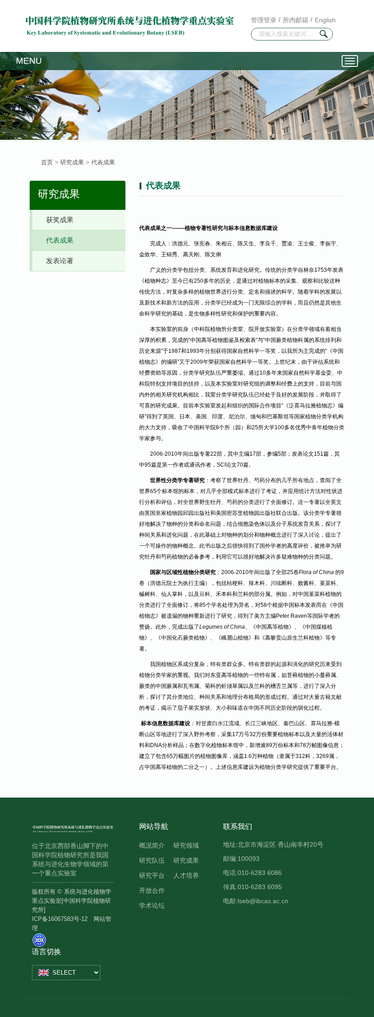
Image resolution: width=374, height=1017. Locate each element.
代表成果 (103, 162)
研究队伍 (152, 860)
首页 (47, 162)
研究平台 (152, 875)
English (325, 20)
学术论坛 (152, 905)
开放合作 (152, 890)
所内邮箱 (295, 20)
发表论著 (59, 260)
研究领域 (186, 845)
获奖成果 (59, 220)
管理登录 (263, 20)
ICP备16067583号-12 (60, 918)
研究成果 (72, 162)
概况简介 (152, 845)
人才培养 (186, 875)
